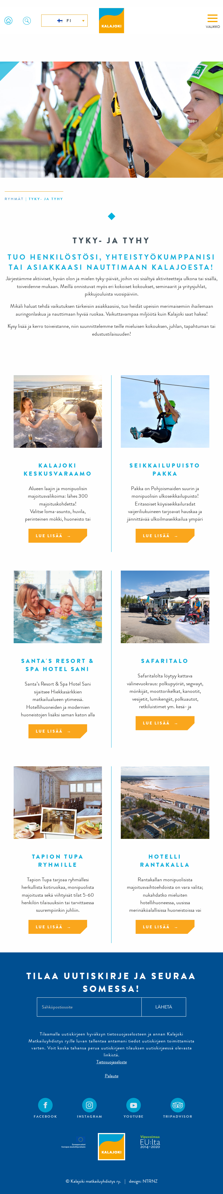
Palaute (111, 1075)
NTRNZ (150, 1181)
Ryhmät (14, 199)
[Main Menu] (212, 18)
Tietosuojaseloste (111, 1061)
